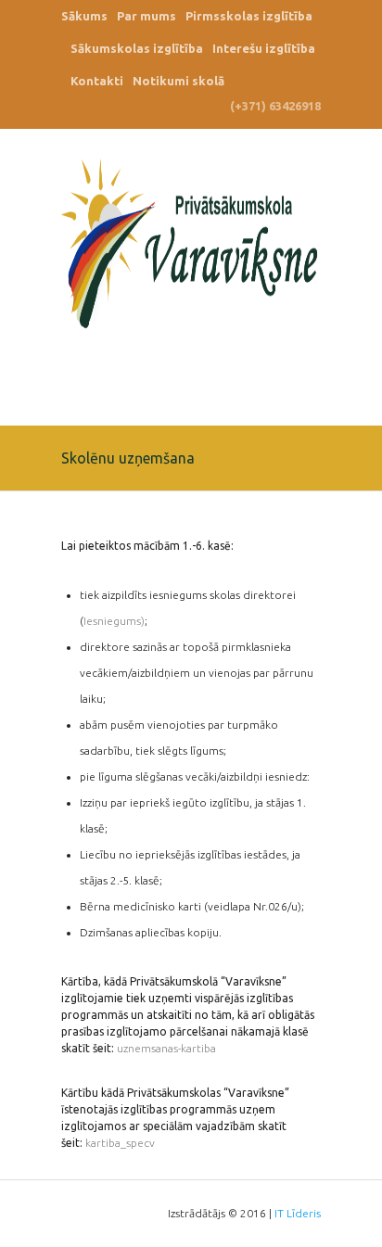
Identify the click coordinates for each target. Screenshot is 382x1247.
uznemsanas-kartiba (166, 1048)
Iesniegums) (114, 621)
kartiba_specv (120, 1143)
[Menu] (307, 377)
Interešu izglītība (263, 48)
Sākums (84, 15)
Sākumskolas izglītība (136, 48)
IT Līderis (297, 1213)
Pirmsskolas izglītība (248, 15)
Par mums (146, 15)
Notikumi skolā (178, 80)
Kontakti (96, 80)
